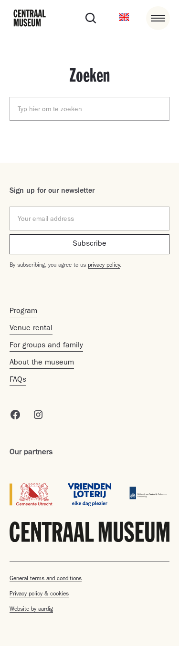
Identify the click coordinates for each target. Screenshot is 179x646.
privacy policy (104, 266)
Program (23, 311)
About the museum (42, 363)
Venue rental (31, 329)
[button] (124, 18)
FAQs (18, 380)
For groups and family (46, 346)
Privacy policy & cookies (39, 594)
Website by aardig (31, 610)
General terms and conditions (46, 579)
